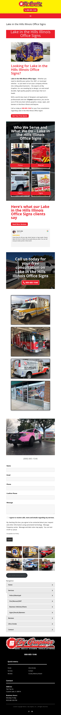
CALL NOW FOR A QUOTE (16, 575)
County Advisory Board (35, 674)
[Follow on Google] (32, 711)
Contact (11, 630)
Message (10, 503)
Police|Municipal (15, 595)
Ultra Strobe (12, 624)
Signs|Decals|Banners (17, 612)
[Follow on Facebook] (29, 711)
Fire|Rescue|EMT (15, 601)
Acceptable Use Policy (13, 533)
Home (10, 585)
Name (9, 466)
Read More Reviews (19, 224)
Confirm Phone (12, 493)
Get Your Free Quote (19, 116)
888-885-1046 (31, 10)
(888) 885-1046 (30, 458)
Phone (9, 484)
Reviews (11, 618)
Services (11, 590)
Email (8, 475)
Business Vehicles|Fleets (18, 607)
